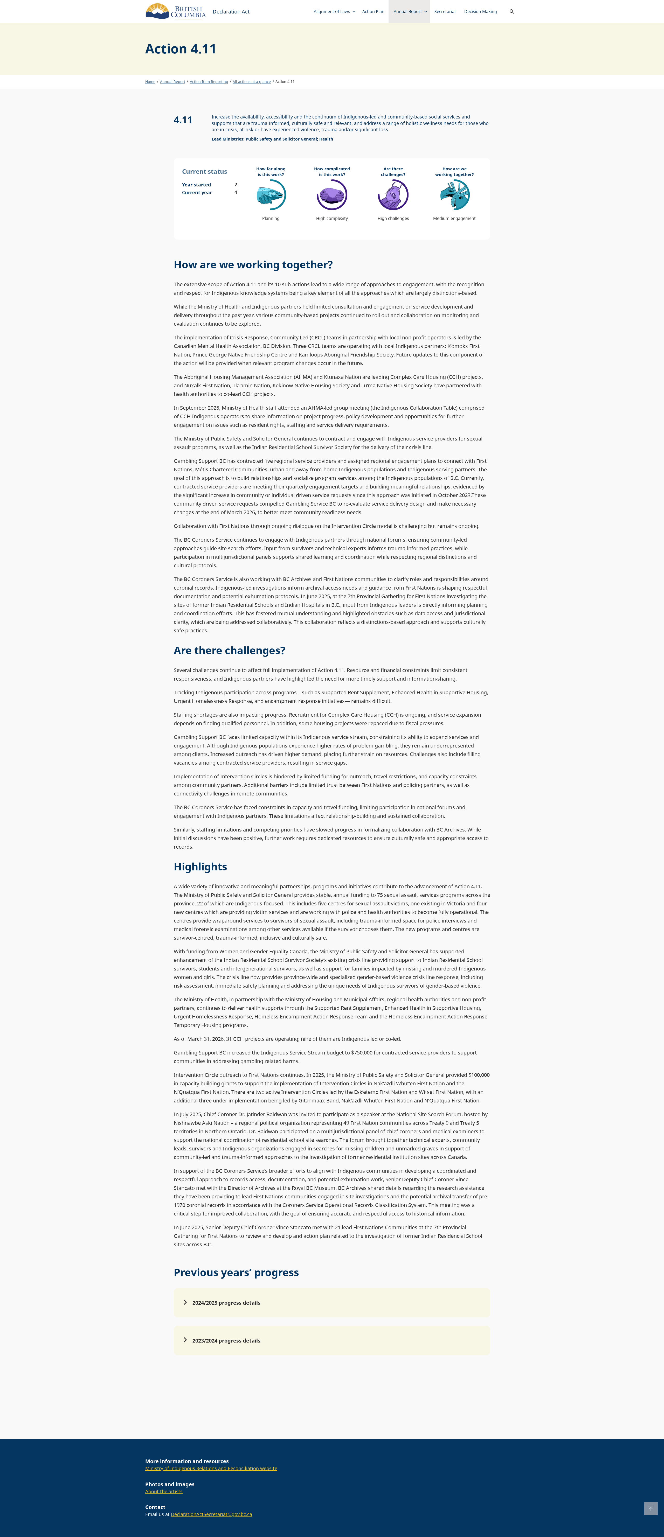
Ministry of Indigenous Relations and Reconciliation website (211, 1468)
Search (512, 11)
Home (150, 81)
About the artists (164, 1491)
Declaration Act (231, 11)
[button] (332, 1303)
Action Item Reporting (209, 81)
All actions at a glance (252, 81)
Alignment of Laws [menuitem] (332, 11)
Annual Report (172, 81)
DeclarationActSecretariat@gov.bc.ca (211, 1514)
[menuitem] (354, 11)
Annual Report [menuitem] (408, 11)
